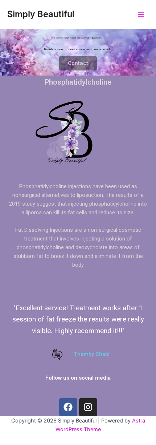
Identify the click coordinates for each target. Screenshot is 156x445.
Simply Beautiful (40, 14)
